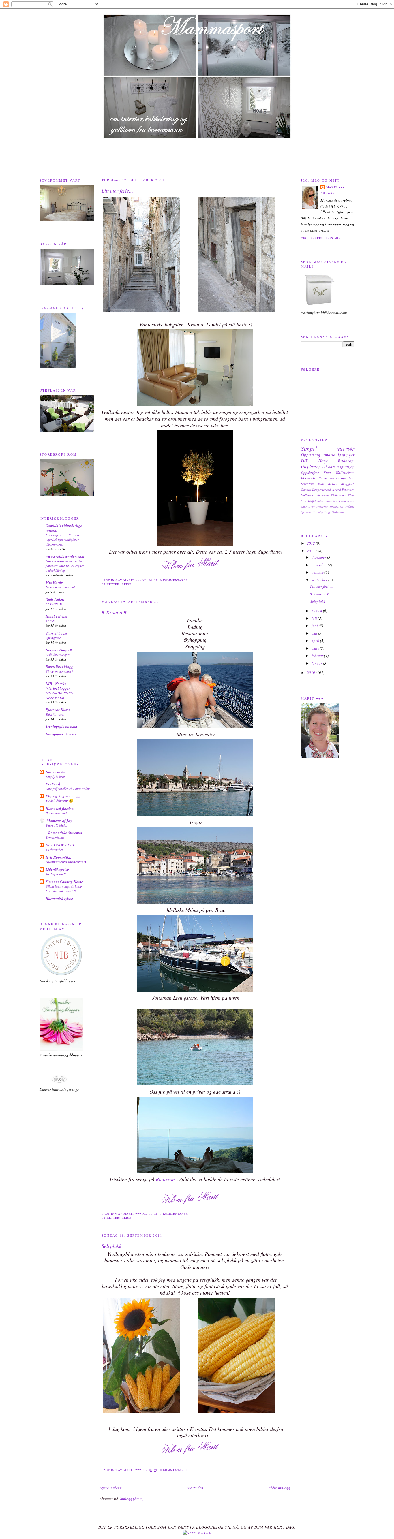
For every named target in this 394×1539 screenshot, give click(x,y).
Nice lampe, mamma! (60, 587)
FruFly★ (53, 784)
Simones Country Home (64, 881)
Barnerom (338, 478)
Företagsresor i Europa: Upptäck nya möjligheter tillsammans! (63, 539)
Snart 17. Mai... (56, 825)
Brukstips (331, 501)
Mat (303, 500)
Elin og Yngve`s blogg (63, 796)
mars (316, 648)
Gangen (306, 489)
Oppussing (310, 454)
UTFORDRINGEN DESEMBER (59, 695)
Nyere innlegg (111, 1487)
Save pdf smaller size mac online (68, 788)
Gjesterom (322, 507)
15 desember (54, 849)
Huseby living (56, 616)
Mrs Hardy (54, 582)
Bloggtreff (347, 483)
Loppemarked (321, 489)
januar (317, 663)
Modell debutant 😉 (59, 800)
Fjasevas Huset (58, 709)
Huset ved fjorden (60, 808)
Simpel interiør (327, 448)
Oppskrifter (310, 472)
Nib (351, 478)
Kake (321, 483)
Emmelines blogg (59, 666)
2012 (311, 543)
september (320, 579)
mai (315, 633)
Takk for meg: (55, 714)
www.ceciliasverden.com (65, 556)
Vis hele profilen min (321, 238)
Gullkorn (307, 495)
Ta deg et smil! (56, 874)
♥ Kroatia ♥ (114, 612)
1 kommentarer (174, 1213)
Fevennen (348, 489)
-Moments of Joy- (59, 820)
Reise (126, 584)
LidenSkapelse (57, 869)
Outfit (312, 500)
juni (315, 625)
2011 (311, 550)
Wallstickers (344, 472)
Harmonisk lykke (59, 898)
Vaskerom (338, 512)
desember (319, 557)
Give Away (308, 507)
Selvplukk (111, 1245)
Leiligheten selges (58, 654)
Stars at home (56, 633)
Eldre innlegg (279, 1487)
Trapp (327, 512)
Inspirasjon (345, 466)
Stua (327, 472)
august (317, 610)
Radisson (165, 1179)
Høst (340, 507)
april (316, 640)
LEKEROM (54, 604)
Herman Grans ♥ (59, 649)
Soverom (307, 483)
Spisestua (306, 512)
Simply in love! (56, 776)
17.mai (50, 620)
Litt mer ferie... (117, 190)
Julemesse (322, 495)
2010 (311, 672)
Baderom (346, 461)
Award (336, 489)
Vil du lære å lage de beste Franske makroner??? (64, 888)
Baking (332, 483)
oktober (318, 572)
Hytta (333, 507)
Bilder (321, 501)
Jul (324, 466)
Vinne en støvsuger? (59, 671)
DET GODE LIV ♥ (60, 845)
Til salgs (318, 512)
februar (318, 655)
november (320, 564)
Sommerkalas (55, 837)
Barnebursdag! (56, 813)
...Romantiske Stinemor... (65, 832)
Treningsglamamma (61, 726)
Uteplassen (311, 466)
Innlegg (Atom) (131, 1498)
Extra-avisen (346, 501)
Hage (323, 461)
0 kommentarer (174, 580)
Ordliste (349, 507)
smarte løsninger (339, 454)
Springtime (53, 637)
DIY (304, 461)
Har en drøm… (58, 771)
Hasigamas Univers (61, 734)
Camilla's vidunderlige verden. (64, 528)
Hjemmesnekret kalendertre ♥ (66, 861)
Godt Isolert (55, 599)
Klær (351, 495)
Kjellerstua (338, 495)
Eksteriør (308, 478)
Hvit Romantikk (58, 857)
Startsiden (195, 1487)
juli (315, 618)
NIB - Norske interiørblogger (58, 686)
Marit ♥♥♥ (335, 187)
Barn (332, 466)
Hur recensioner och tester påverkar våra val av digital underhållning (65, 566)
